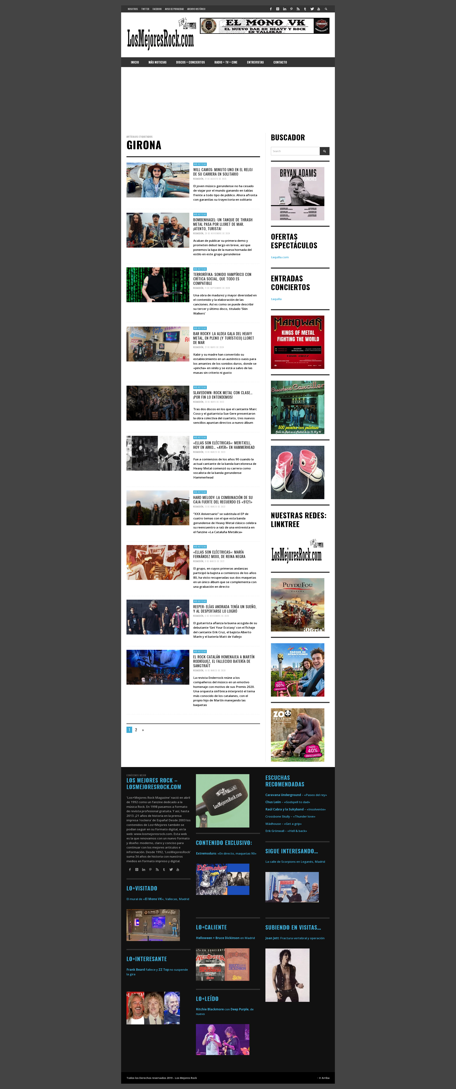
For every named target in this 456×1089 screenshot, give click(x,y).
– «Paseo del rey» (296, 795)
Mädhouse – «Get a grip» (283, 824)
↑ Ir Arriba (323, 1078)
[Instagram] (277, 8)
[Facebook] (271, 8)
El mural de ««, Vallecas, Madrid (157, 899)
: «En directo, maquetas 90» (226, 853)
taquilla (276, 299)
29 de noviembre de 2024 (217, 233)
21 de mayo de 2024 (214, 347)
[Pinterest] (291, 8)
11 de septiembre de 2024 (217, 288)
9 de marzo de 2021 (214, 561)
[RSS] (298, 8)
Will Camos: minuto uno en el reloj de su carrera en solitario (223, 172)
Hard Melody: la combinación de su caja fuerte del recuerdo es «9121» (223, 499)
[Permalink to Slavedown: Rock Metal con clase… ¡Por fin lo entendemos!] (157, 403)
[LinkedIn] (284, 8)
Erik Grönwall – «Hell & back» (286, 831)
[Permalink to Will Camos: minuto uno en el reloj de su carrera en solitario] (157, 180)
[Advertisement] (228, 100)
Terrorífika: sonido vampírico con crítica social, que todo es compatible (222, 278)
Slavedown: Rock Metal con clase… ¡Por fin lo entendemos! (223, 395)
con (213, 1009)
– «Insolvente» (295, 809)
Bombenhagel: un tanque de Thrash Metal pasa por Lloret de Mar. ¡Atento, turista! (223, 224)
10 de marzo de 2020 (215, 670)
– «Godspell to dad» (287, 802)
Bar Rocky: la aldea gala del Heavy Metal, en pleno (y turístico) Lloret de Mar (223, 338)
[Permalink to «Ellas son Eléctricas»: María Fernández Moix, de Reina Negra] (157, 562)
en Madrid (225, 938)
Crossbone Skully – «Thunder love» (290, 816)
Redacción (198, 178)
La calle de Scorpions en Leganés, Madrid (295, 862)
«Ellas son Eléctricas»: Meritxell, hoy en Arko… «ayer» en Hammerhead (224, 445)
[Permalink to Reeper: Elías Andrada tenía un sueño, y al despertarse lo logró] (157, 617)
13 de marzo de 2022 (215, 506)
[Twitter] (312, 8)
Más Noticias (200, 164)
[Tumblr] (305, 8)
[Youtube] (318, 8)
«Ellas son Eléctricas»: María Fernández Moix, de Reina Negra (219, 554)
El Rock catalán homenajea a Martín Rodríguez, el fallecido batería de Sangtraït (224, 661)
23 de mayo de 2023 (214, 401)
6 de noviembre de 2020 (217, 615)
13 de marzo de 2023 (215, 451)
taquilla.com (280, 257)
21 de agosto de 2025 (215, 178)
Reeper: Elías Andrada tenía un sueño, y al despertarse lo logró (224, 609)
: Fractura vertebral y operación (295, 938)
